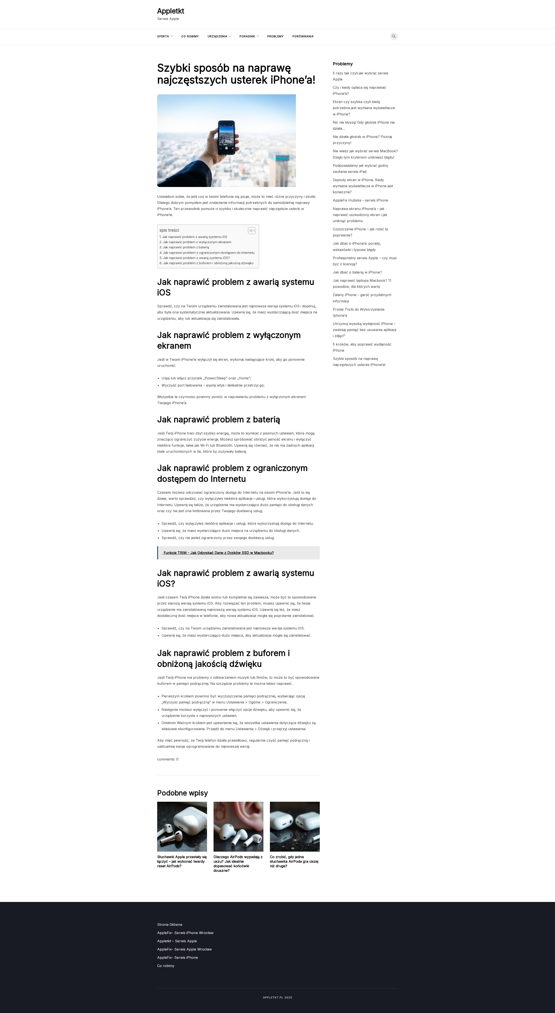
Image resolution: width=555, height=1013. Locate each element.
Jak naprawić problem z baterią (186, 247)
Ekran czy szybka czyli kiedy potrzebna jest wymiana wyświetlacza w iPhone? (364, 108)
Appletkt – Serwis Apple (177, 941)
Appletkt (170, 11)
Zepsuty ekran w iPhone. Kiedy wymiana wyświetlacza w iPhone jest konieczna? (363, 186)
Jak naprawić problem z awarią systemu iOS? (196, 258)
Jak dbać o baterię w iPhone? (357, 272)
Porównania (303, 36)
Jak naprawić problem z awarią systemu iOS (194, 237)
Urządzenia (217, 36)
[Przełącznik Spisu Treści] (250, 230)
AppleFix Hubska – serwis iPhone (360, 200)
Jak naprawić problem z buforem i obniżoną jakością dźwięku (208, 263)
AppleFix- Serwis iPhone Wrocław (185, 933)
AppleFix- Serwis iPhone (177, 957)
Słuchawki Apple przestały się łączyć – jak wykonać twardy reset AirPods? (182, 861)
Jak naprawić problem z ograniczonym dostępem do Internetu (209, 252)
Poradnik (247, 36)
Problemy (275, 36)
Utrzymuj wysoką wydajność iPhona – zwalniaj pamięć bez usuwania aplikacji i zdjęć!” (364, 329)
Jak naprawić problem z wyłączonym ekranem (197, 242)
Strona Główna (169, 924)
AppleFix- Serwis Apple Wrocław (184, 949)
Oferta (163, 36)
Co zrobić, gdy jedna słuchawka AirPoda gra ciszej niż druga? (294, 861)
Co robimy (190, 36)
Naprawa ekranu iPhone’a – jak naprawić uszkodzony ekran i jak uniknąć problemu (360, 215)
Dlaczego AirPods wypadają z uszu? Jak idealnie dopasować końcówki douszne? (238, 863)
